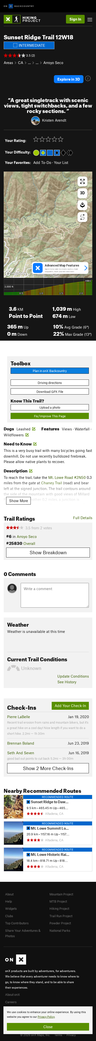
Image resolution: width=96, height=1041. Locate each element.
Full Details (82, 517)
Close (48, 1026)
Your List (61, 162)
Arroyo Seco (53, 62)
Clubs (9, 916)
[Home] (24, 19)
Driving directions (50, 383)
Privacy (71, 1035)
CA (20, 62)
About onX (12, 995)
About (9, 894)
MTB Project (58, 901)
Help (8, 901)
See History (66, 682)
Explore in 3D (68, 79)
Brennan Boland (20, 743)
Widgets (11, 908)
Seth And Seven (20, 753)
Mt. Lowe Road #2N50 (67, 477)
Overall (29, 543)
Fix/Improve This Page (50, 416)
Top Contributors (17, 923)
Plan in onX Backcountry (50, 371)
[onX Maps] (15, 963)
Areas (8, 62)
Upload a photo (49, 407)
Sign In (75, 19)
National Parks (59, 930)
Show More (18, 500)
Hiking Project (59, 908)
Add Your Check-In (70, 705)
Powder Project (60, 923)
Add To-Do (42, 162)
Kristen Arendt (54, 120)
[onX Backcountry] (19, 6)
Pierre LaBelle (18, 716)
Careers (10, 1002)
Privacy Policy (46, 1017)
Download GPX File (49, 392)
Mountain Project (61, 894)
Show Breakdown (48, 552)
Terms (58, 1035)
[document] (48, 1020)
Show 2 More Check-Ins (48, 768)
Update (73, 676)
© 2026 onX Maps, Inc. (35, 1035)
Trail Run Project (60, 916)
